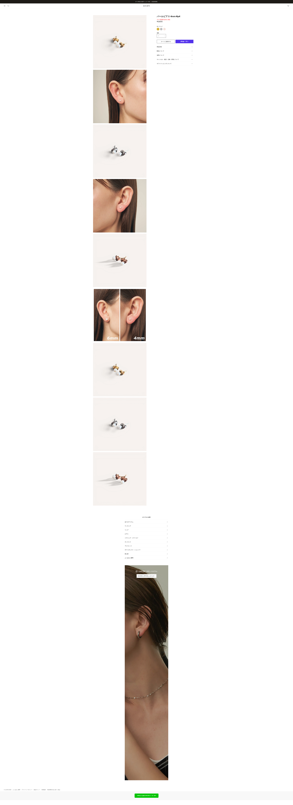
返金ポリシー (37, 789)
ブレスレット (128, 546)
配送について (160, 51)
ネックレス (128, 542)
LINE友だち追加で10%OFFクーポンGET (146, 795)
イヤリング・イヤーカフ (131, 538)
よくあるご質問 (129, 558)
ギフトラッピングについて (164, 63)
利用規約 (44, 789)
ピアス (126, 534)
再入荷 (126, 554)
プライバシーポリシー (27, 789)
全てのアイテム (129, 522)
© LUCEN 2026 (7, 789)
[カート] (288, 5)
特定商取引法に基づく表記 (53, 789)
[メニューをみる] (4, 5)
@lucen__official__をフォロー (146, 576)
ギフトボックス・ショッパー (133, 550)
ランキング (128, 526)
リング (126, 530)
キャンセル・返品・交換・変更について (168, 59)
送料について (160, 55)
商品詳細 (159, 47)
